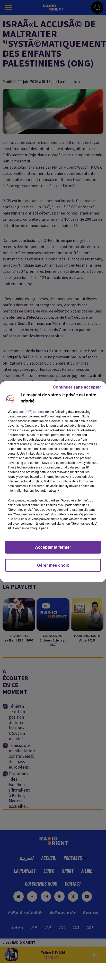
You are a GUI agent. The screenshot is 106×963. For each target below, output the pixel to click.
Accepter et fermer (53, 547)
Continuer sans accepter (77, 387)
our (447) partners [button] (32, 411)
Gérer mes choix (53, 565)
